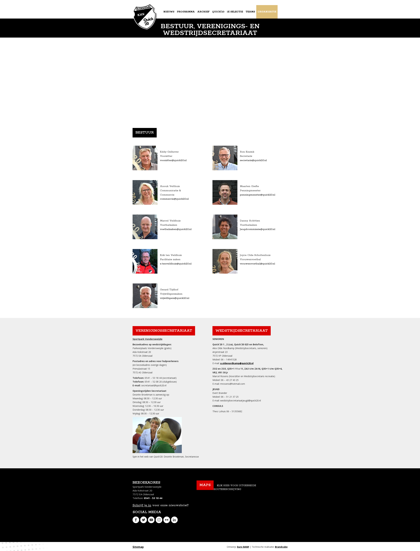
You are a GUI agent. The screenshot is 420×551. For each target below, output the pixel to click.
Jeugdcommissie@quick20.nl (257, 229)
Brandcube (281, 546)
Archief (203, 11)
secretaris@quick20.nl (253, 160)
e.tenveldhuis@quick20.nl (176, 263)
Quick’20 (218, 11)
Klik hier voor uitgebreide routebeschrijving (235, 487)
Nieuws (168, 11)
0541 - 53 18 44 (153, 498)
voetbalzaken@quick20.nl (176, 229)
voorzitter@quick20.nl (173, 160)
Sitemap (138, 547)
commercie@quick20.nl (174, 199)
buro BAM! (243, 546)
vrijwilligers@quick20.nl (174, 298)
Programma (186, 11)
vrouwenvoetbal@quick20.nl (257, 263)
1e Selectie (235, 11)
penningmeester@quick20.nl (257, 195)
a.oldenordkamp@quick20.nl (236, 363)
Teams (250, 11)
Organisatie (267, 11)
